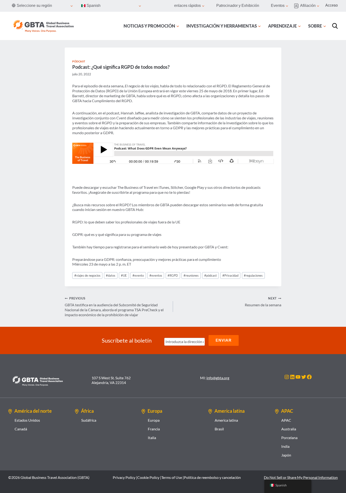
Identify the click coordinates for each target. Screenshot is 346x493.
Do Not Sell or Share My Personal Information (301, 477)
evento (138, 275)
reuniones (191, 275)
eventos (155, 275)
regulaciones (253, 275)
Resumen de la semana (263, 301)
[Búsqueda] (335, 26)
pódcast (210, 275)
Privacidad (230, 275)
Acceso (331, 5)
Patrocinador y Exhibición (237, 6)
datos (110, 275)
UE (124, 275)
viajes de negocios (87, 275)
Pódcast (78, 61)
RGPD (173, 275)
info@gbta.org (217, 378)
